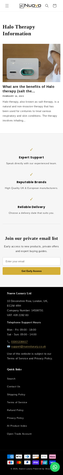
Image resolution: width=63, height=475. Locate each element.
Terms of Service (17, 402)
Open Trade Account (19, 433)
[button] (7, 6)
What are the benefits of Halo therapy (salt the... (28, 89)
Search (11, 378)
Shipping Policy (16, 394)
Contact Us (13, 386)
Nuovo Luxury (25, 469)
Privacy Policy (15, 418)
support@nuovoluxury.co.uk (28, 346)
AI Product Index (17, 425)
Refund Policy (15, 410)
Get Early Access (32, 271)
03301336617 (19, 341)
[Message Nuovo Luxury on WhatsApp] (55, 467)
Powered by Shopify (42, 469)
